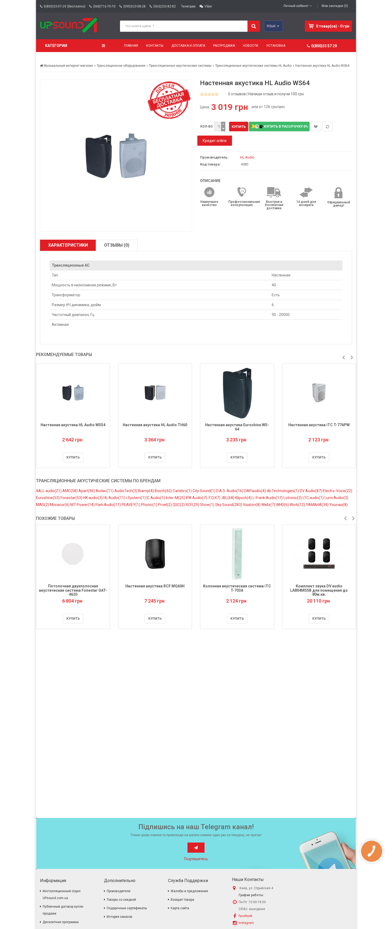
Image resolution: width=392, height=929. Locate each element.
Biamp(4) (146, 491)
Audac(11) (105, 491)
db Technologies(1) (283, 491)
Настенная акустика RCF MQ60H (155, 586)
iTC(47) (214, 498)
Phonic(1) (149, 505)
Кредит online (215, 141)
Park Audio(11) (108, 505)
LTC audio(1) (314, 498)
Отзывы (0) (116, 245)
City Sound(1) (204, 491)
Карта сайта (180, 908)
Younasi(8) (338, 505)
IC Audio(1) (156, 498)
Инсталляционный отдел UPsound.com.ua (62, 894)
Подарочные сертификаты (127, 908)
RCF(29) (193, 505)
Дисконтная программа (61, 922)
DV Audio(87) (311, 491)
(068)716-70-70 (104, 6)
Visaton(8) (252, 505)
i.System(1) (136, 498)
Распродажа (224, 46)
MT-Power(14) (82, 505)
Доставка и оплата (188, 46)
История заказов (119, 917)
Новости (250, 46)
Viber (208, 6)
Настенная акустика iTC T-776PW (319, 425)
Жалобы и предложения (189, 891)
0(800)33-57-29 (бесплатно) (64, 6)
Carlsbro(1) (183, 491)
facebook (245, 916)
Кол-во (206, 126)
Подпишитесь (196, 859)
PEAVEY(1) (131, 505)
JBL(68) (228, 498)
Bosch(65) (164, 491)
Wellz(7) (268, 505)
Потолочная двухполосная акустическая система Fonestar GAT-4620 (73, 590)
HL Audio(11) (114, 498)
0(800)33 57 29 (324, 46)
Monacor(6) (60, 505)
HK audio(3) (93, 498)
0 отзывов (237, 94)
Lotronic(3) (293, 498)
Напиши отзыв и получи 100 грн (276, 94)
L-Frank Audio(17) (268, 498)
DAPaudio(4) (255, 491)
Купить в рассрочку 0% (285, 126)
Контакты (154, 46)
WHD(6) (283, 505)
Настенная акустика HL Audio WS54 (73, 425)
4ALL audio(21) (49, 491)
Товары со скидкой (121, 900)
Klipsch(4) (244, 498)
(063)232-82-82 (164, 6)
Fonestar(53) (72, 498)
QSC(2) (179, 505)
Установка (275, 46)
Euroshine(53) (48, 498)
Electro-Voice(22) (337, 491)
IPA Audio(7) (197, 498)
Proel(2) (165, 505)
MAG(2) (43, 505)
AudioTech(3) (126, 491)
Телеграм (188, 6)
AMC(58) (70, 491)
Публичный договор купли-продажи (63, 910)
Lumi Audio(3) (336, 498)
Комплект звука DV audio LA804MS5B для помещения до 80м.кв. (319, 590)
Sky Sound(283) (229, 505)
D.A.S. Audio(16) (230, 491)
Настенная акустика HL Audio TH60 (155, 425)
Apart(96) (87, 491)
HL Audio (247, 157)
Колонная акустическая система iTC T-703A (237, 588)
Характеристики (68, 245)
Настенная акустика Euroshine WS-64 (237, 427)
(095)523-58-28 (134, 6)
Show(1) (207, 505)
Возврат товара (182, 900)
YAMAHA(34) (317, 505)
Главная (131, 46)
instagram (246, 923)
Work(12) (298, 505)
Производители (118, 891)
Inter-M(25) (176, 498)
